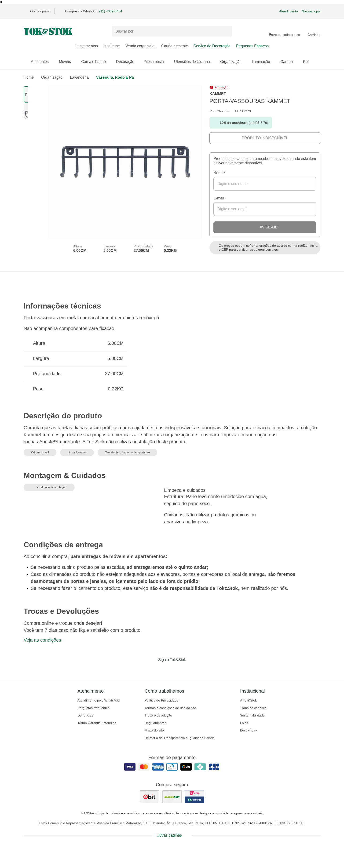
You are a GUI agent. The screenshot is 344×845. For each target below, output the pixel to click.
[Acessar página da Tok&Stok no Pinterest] (178, 669)
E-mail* (219, 198)
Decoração (125, 62)
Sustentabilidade (252, 715)
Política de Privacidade (161, 700)
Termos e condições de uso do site (170, 708)
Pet (306, 62)
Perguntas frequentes (93, 708)
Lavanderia (79, 77)
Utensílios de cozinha (192, 62)
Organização (231, 62)
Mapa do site (154, 730)
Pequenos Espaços (252, 46)
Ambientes (40, 62)
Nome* (219, 173)
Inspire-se (111, 46)
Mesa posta (154, 62)
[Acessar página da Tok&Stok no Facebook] (152, 669)
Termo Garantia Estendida (96, 723)
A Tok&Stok (248, 700)
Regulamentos (155, 723)
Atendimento (288, 11)
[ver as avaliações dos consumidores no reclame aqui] (172, 796)
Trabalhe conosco (253, 708)
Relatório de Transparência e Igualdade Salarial (180, 738)
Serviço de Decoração (212, 46)
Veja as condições (42, 640)
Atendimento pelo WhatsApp (98, 700)
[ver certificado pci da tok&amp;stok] (194, 796)
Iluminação (261, 62)
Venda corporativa (140, 46)
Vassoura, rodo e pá (115, 77)
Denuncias (85, 715)
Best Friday (248, 730)
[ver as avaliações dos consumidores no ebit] (149, 796)
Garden (286, 62)
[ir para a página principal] (48, 31)
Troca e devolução (158, 715)
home (29, 77)
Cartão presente (174, 46)
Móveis (65, 62)
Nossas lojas (311, 11)
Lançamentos (86, 46)
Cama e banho (93, 62)
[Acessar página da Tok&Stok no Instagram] (165, 669)
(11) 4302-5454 (110, 11)
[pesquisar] (226, 31)
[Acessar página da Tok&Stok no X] (191, 669)
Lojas (244, 723)
